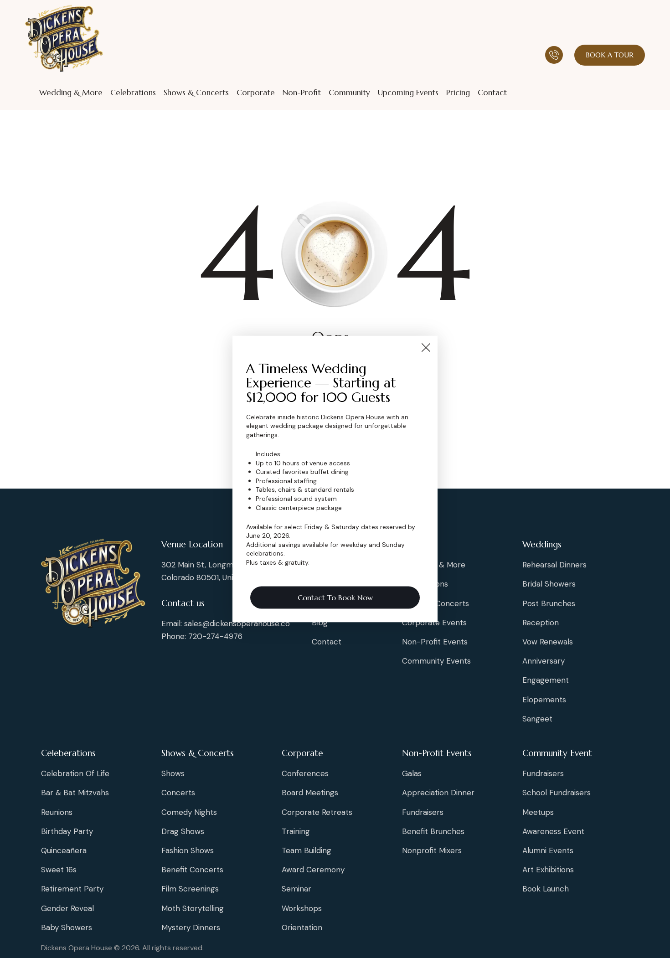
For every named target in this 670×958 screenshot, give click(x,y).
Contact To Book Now (335, 597)
